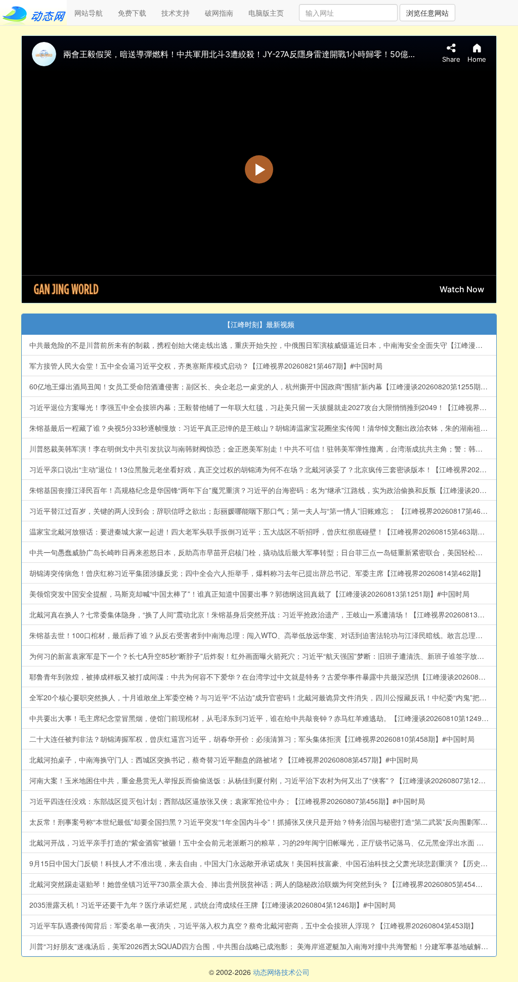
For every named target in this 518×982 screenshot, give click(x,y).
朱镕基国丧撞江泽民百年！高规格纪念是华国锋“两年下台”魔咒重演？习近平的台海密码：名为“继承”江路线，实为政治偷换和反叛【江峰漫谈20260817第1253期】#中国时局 (262, 490)
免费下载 (132, 13)
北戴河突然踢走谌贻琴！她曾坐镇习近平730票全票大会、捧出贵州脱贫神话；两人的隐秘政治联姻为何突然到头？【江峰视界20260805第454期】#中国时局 (262, 884)
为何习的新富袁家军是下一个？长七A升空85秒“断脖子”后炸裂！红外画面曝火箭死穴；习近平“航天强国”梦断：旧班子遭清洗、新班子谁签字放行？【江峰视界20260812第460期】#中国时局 (262, 656)
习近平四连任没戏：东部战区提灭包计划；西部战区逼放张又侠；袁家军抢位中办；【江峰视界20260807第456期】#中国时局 (227, 801)
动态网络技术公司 (281, 972)
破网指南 (219, 13)
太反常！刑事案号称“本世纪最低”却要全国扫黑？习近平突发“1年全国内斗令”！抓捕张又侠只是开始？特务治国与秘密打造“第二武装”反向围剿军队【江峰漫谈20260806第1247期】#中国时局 (262, 822)
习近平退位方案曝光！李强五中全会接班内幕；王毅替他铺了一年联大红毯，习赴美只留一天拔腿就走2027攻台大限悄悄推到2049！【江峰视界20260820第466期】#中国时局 (262, 407)
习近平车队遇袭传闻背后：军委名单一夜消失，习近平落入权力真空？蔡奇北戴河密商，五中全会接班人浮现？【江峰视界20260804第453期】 (253, 925)
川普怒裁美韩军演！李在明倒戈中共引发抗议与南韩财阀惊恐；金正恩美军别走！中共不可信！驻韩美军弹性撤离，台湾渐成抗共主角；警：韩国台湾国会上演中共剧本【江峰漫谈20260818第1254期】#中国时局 (262, 448)
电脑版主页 (266, 13)
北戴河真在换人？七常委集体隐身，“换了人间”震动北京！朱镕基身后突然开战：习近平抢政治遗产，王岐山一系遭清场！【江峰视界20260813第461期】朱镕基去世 (262, 614)
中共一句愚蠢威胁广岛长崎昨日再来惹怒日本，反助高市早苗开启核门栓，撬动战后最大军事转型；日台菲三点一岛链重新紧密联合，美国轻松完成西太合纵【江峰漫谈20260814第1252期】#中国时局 (262, 552)
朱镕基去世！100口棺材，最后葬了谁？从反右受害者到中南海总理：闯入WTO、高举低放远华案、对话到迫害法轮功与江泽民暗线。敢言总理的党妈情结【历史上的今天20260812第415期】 (262, 635)
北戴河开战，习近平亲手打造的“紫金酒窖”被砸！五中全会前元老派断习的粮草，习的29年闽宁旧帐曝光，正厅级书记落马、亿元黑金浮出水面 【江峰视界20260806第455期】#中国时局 (262, 842)
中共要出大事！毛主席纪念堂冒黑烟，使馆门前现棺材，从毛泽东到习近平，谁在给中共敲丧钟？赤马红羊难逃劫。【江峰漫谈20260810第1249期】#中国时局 (262, 718)
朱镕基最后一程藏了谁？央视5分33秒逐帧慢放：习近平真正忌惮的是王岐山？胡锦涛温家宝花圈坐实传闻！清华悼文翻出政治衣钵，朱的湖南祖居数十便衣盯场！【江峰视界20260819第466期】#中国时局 (262, 428)
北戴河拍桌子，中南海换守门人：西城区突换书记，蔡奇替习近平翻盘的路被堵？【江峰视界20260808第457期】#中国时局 (223, 759)
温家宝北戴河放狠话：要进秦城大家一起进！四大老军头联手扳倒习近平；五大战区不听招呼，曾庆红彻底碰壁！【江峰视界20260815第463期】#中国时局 (262, 531)
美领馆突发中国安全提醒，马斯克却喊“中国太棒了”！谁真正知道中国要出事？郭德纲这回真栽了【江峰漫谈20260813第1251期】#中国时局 (249, 594)
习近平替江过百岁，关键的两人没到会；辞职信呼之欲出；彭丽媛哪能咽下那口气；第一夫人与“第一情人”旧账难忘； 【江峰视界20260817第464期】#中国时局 (262, 511)
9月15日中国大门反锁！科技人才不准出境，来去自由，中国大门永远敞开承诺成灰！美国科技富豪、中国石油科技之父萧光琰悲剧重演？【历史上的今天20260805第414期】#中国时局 (262, 863)
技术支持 (175, 13)
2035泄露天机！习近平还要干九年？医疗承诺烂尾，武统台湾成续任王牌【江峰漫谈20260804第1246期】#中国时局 (212, 905)
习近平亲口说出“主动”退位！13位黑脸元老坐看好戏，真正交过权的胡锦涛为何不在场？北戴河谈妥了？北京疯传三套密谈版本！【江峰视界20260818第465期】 (262, 469)
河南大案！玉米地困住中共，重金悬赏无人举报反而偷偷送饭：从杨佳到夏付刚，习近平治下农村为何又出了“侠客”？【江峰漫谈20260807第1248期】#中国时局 (262, 780)
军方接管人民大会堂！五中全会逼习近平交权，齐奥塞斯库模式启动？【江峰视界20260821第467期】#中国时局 (205, 366)
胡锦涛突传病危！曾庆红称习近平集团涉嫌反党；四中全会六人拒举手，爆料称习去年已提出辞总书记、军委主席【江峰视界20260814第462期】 (257, 573)
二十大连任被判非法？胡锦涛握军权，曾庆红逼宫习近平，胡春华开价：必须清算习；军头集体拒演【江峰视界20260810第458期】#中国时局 (251, 739)
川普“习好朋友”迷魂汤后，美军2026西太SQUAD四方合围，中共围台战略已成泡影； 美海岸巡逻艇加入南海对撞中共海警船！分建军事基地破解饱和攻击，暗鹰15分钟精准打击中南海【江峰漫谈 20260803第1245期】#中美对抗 (262, 946)
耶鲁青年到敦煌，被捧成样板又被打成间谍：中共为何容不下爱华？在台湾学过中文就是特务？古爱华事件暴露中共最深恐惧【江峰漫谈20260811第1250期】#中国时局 (262, 677)
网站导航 (88, 13)
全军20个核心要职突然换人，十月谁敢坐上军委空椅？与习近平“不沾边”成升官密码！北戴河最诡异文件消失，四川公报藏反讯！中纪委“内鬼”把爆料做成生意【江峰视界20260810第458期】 (262, 697)
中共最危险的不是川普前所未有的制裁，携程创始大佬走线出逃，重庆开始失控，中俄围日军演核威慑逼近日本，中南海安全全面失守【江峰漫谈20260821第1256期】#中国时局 (262, 345)
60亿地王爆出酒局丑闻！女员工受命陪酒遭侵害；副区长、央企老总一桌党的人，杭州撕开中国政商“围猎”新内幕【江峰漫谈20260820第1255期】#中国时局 (262, 386)
